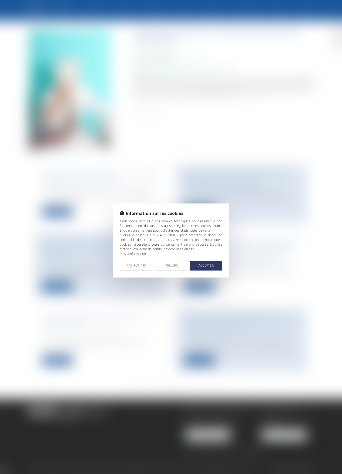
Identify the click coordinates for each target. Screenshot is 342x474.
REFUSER (171, 265)
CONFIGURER (136, 265)
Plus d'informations (134, 253)
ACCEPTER (206, 265)
